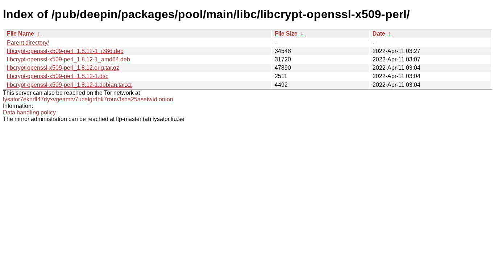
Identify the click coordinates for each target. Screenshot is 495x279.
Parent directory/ (28, 43)
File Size (286, 34)
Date (379, 34)
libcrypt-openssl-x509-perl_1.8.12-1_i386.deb (65, 51)
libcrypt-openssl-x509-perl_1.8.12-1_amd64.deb (68, 59)
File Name (20, 34)
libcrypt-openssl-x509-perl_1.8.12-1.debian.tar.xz (69, 85)
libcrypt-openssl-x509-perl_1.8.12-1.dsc (57, 76)
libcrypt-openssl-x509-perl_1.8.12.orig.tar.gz (63, 68)
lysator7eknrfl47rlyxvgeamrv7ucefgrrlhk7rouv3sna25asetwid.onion (88, 99)
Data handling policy (29, 112)
